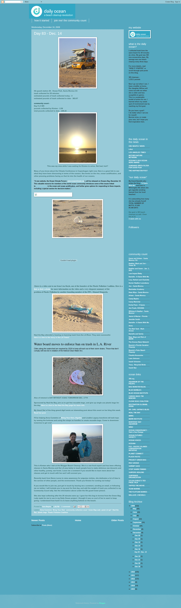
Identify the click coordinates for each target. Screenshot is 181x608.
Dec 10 (138, 542)
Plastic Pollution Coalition (58, 512)
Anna (131, 326)
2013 (133, 582)
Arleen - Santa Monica (137, 295)
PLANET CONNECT (136, 454)
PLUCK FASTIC (134, 457)
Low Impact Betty (135, 273)
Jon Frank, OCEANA (136, 308)
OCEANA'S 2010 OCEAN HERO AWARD (138, 161)
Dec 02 (138, 535)
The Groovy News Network (139, 342)
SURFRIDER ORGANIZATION (135, 476)
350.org (131, 379)
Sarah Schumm (134, 362)
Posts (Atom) (47, 525)
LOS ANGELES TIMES (137, 152)
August (136, 519)
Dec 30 (138, 567)
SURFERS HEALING (136, 472)
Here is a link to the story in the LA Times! (51, 337)
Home (78, 520)
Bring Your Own (59, 510)
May (135, 509)
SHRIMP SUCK (134, 466)
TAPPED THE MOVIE (137, 486)
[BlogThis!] (81, 506)
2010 (133, 572)
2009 (133, 506)
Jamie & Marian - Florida (138, 316)
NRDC (131, 427)
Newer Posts (38, 520)
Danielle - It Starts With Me (139, 277)
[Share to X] (83, 506)
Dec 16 (138, 549)
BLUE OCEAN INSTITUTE (138, 393)
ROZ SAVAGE (134, 463)
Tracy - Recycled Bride (137, 365)
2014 (133, 586)
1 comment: (66, 507)
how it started (41, 20)
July (135, 516)
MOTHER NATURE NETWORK (135, 156)
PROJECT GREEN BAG (137, 460)
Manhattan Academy (136, 289)
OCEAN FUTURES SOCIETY (135, 436)
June (135, 512)
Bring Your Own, (68, 418)
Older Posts (117, 520)
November (137, 529)
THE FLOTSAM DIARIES (138, 492)
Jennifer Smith (134, 319)
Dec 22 (138, 563)
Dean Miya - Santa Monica (138, 292)
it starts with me (135, 219)
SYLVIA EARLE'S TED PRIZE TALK (137, 481)
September (137, 522)
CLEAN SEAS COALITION (138, 401)
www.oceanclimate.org (75, 181)
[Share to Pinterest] (88, 506)
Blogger (102, 603)
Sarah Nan (133, 368)
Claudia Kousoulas (136, 355)
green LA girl (106, 510)
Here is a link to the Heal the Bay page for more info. (63, 405)
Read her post (40, 413)
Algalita (78, 418)
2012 (133, 579)
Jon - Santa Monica (136, 286)
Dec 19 (138, 556)
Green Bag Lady (94, 510)
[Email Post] (74, 507)
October (136, 526)
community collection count (76, 510)
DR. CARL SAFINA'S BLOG (139, 409)
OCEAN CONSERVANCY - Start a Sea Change (138, 431)
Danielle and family (136, 334)
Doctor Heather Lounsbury (139, 283)
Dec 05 (138, 539)
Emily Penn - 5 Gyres (137, 305)
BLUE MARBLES (135, 390)
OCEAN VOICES (135, 440)
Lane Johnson (134, 358)
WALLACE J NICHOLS (137, 495)
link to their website (42, 289)
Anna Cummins (46, 510)
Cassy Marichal (134, 302)
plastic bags (42, 512)
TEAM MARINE (134, 489)
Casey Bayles (134, 299)
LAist (131, 149)
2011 (133, 575)
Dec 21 (138, 560)
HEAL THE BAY (134, 413)
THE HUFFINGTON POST (138, 171)
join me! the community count (70, 20)
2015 (133, 589)
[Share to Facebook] (85, 506)
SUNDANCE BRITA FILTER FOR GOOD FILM (139, 166)
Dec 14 (138, 546)
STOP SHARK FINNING (137, 469)
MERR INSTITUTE (135, 419)
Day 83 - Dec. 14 (48, 33)
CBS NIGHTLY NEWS (137, 146)
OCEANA (132, 443)
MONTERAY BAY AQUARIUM (135, 423)
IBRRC (131, 416)
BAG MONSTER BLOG (137, 387)
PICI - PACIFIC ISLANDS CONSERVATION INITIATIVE (138, 448)
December (137, 533)
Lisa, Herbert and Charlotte (139, 280)
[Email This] (78, 506)
